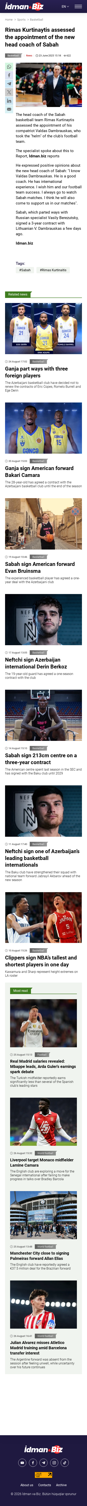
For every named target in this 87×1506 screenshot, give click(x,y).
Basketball (13, 55)
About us (26, 1485)
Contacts (44, 1485)
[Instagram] (54, 1462)
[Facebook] (33, 1462)
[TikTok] (64, 1462)
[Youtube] (22, 1462)
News (29, 55)
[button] (9, 67)
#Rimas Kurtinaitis (53, 270)
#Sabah (25, 270)
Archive (61, 1485)
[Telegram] (43, 1462)
